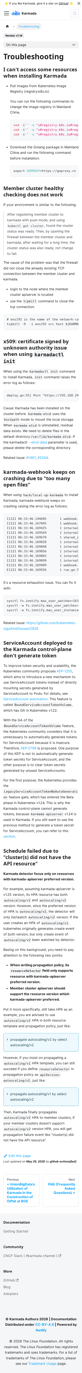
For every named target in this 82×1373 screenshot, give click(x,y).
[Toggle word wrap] (65, 124)
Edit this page (20, 1156)
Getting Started (15, 1231)
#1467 (31, 457)
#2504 (42, 457)
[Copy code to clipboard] (73, 124)
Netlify (41, 1330)
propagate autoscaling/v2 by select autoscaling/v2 (38, 1042)
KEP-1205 (64, 671)
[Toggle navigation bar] (6, 13)
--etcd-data (37, 442)
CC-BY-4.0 (44, 1324)
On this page (16, 45)
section (9, 836)
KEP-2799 (28, 748)
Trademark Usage (42, 1363)
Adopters (10, 1294)
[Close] (79, 3)
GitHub (63, 3)
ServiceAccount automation (25, 699)
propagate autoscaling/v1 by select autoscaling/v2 (38, 1096)
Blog (7, 1287)
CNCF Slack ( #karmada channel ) (30, 1256)
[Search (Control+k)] (75, 13)
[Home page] (7, 26)
